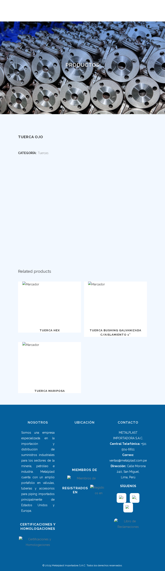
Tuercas (43, 153)
